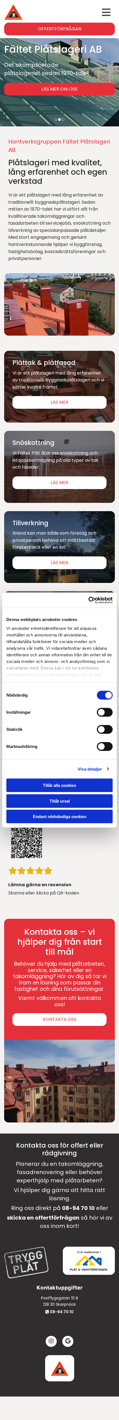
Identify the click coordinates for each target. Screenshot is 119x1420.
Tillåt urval (60, 800)
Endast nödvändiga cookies (59, 816)
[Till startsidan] (59, 1368)
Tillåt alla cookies (59, 785)
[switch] (105, 712)
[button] (68, 12)
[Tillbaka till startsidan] (13, 12)
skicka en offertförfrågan (43, 1218)
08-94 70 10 (78, 1208)
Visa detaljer (90, 768)
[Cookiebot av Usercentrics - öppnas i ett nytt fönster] (88, 600)
